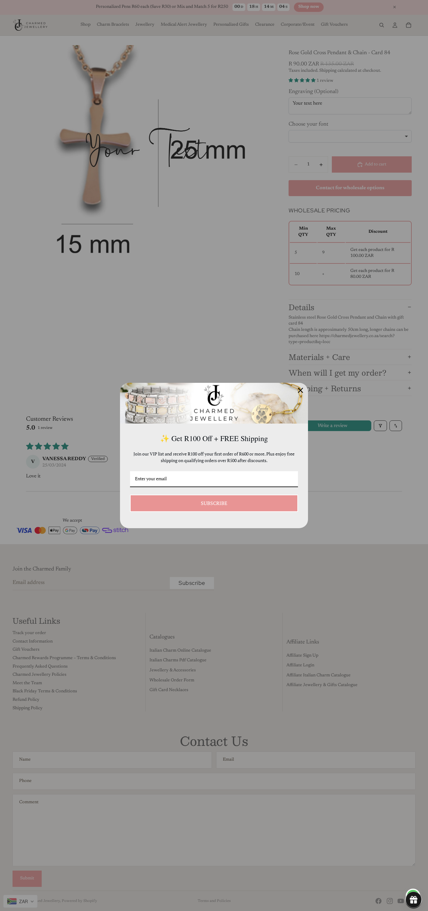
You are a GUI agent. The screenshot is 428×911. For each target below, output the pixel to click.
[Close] (300, 390)
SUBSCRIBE (214, 503)
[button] (413, 900)
